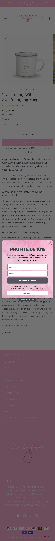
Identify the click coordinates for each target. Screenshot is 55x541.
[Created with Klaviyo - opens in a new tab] (27, 299)
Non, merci (27, 293)
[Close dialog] (50, 243)
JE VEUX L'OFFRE (27, 280)
